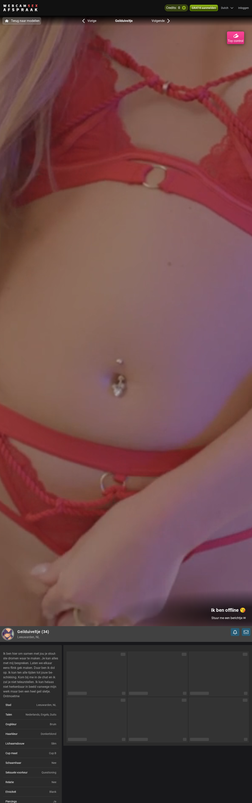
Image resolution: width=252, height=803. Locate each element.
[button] (227, 8)
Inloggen (243, 7)
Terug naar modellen (25, 21)
